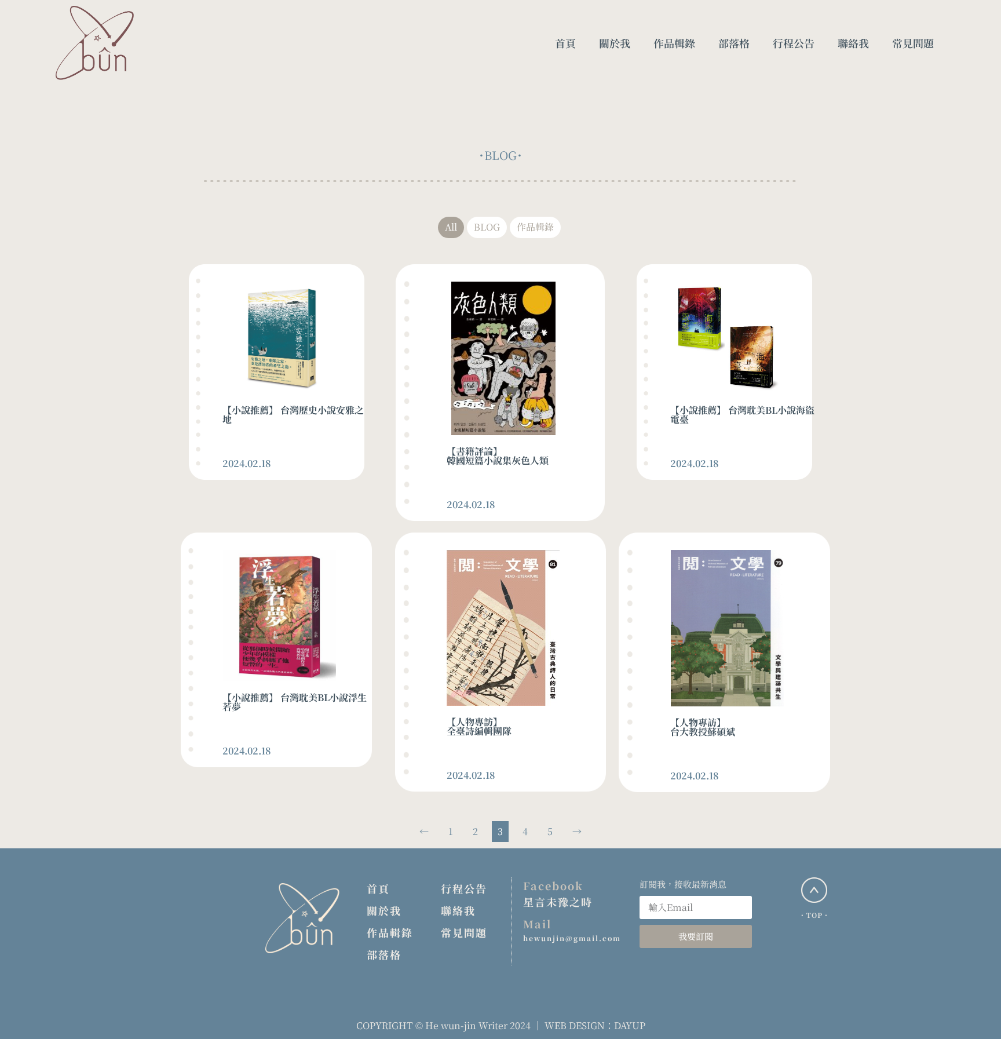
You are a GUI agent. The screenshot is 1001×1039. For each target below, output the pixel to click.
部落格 (384, 954)
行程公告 (464, 888)
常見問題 (464, 932)
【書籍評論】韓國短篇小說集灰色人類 (498, 455)
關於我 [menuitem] (614, 42)
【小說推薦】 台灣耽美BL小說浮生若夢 (294, 702)
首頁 (378, 888)
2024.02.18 (246, 463)
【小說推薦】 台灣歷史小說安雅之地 (293, 414)
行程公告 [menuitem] (793, 42)
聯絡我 (458, 910)
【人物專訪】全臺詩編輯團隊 (479, 726)
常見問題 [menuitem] (913, 42)
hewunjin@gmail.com (572, 938)
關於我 (384, 910)
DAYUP (629, 1025)
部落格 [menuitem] (734, 42)
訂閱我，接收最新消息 (683, 884)
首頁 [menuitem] (565, 42)
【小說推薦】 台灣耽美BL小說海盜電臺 (742, 414)
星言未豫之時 (558, 901)
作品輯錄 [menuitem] (674, 42)
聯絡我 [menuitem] (853, 42)
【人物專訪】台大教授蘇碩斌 (702, 727)
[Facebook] (969, 978)
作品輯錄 (390, 932)
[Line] (969, 1012)
